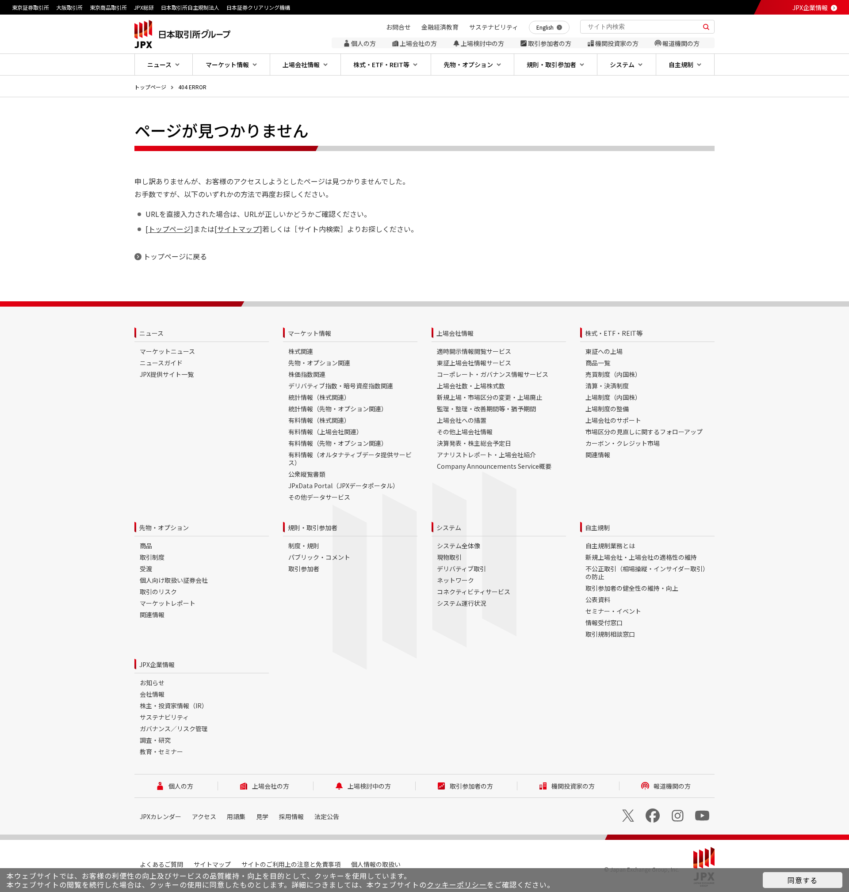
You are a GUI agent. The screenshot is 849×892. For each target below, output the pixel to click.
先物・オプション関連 (319, 362)
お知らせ (152, 682)
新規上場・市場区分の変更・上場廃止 (489, 397)
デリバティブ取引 (461, 568)
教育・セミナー (161, 751)
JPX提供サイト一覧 (167, 374)
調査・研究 (155, 740)
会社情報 (152, 694)
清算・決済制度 (607, 385)
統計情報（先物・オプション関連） (337, 408)
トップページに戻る (175, 256)
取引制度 (152, 557)
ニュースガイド (161, 362)
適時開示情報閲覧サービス (474, 351)
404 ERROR (192, 87)
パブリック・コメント (319, 557)
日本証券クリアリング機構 (258, 7)
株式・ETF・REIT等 (613, 333)
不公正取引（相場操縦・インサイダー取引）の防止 (647, 572)
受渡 (146, 568)
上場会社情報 (455, 333)
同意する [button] (803, 880)
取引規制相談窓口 (610, 634)
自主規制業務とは (610, 545)
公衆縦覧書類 (306, 474)
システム (448, 527)
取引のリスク (158, 591)
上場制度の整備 (607, 408)
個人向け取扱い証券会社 (174, 580)
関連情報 (597, 454)
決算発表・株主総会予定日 (474, 443)
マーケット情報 (309, 333)
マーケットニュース (167, 351)
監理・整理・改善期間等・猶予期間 (486, 408)
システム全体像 (458, 545)
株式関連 (300, 351)
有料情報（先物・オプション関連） (337, 443)
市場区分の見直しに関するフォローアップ (644, 431)
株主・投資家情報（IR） (174, 705)
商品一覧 (597, 362)
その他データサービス (319, 497)
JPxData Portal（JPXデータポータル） (343, 485)
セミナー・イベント (613, 611)
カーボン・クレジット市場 (622, 443)
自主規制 (597, 527)
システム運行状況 (461, 603)
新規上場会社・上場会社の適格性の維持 (641, 557)
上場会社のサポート (613, 420)
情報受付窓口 (604, 622)
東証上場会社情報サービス (474, 362)
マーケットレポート (167, 603)
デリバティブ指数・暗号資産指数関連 (340, 385)
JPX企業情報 (810, 7)
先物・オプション (164, 527)
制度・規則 (303, 545)
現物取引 (449, 557)
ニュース (151, 333)
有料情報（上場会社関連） (325, 431)
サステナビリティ (164, 717)
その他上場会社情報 (465, 431)
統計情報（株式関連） (319, 397)
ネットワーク (455, 580)
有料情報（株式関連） (319, 420)
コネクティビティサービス (473, 591)
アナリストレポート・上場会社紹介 (486, 454)
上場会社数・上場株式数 (471, 385)
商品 (146, 545)
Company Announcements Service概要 (494, 466)
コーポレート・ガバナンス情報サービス (492, 374)
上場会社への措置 (461, 420)
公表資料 (597, 599)
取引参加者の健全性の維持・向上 (631, 588)
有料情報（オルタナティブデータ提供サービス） (350, 458)
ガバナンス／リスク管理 (174, 728)
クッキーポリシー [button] (457, 884)
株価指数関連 (306, 374)
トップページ (150, 87)
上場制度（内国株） (613, 397)
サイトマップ (238, 229)
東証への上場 (604, 351)
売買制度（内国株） (613, 374)
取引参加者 (303, 568)
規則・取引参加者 (312, 527)
